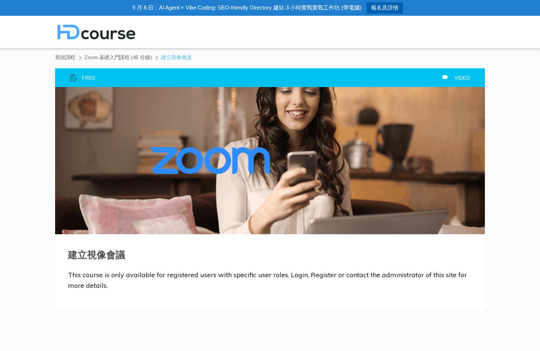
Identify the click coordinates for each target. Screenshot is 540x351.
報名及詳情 (385, 7)
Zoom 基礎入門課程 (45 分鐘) (118, 57)
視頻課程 (65, 57)
